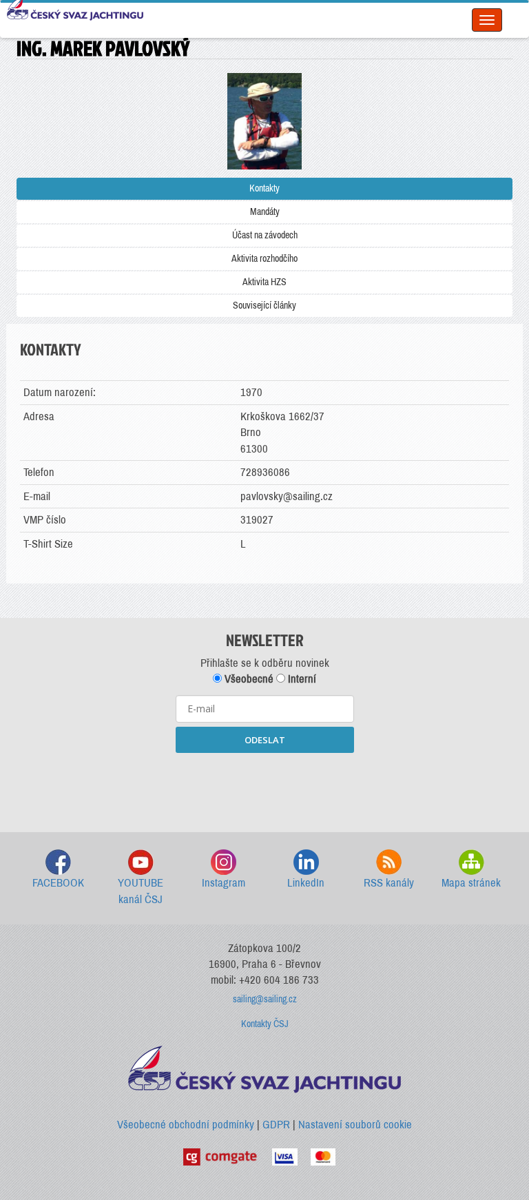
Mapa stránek (471, 883)
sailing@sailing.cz (265, 999)
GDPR (276, 1124)
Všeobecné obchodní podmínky (185, 1124)
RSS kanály (389, 883)
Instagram (223, 883)
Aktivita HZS (264, 282)
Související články (264, 305)
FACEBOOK (58, 883)
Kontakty (264, 188)
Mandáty (265, 212)
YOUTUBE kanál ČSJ (140, 891)
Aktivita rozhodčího (264, 259)
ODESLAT (265, 740)
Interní (300, 679)
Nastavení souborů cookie (355, 1124)
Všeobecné (247, 679)
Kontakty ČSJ (265, 1024)
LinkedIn (305, 883)
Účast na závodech (265, 235)
